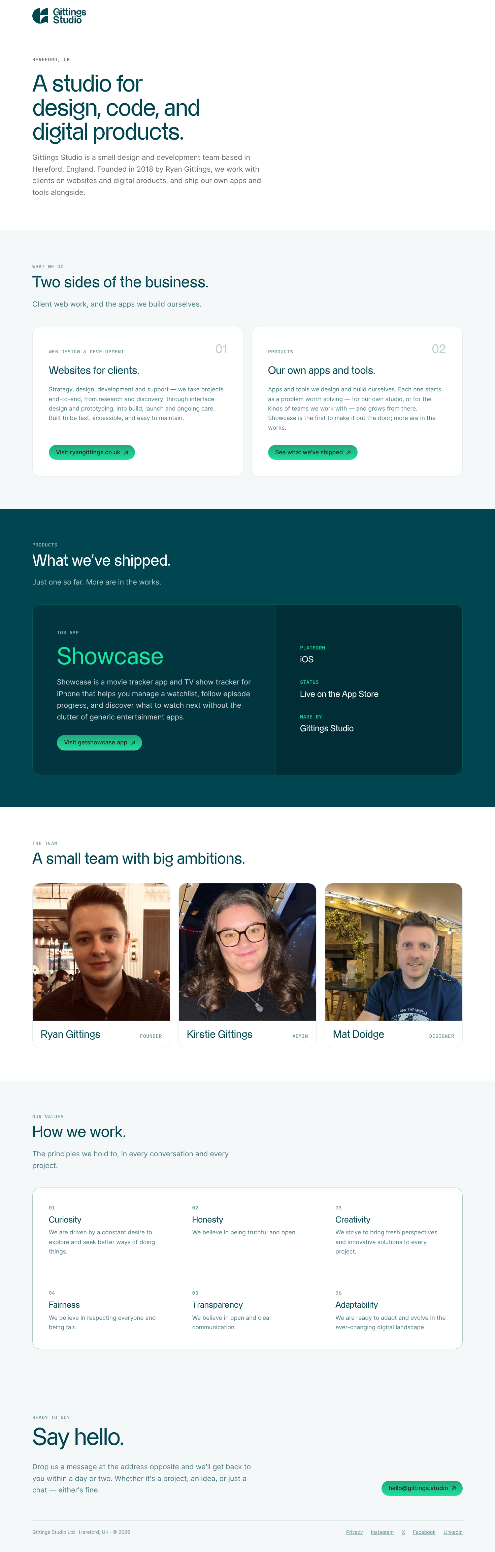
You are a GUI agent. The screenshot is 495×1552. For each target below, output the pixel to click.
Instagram (382, 1532)
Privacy (354, 1532)
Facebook (424, 1532)
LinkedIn (453, 1532)
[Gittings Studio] (247, 16)
